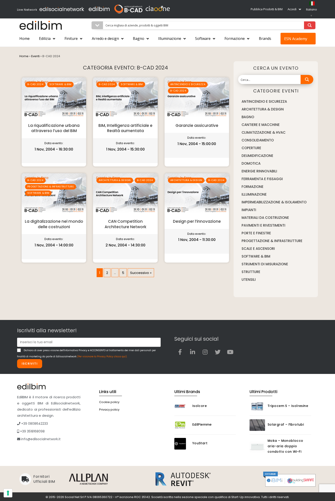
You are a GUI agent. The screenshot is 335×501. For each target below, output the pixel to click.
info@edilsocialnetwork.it (40, 439)
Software (203, 38)
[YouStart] (182, 444)
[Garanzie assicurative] (197, 98)
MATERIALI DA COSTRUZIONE (265, 217)
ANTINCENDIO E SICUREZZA (187, 84)
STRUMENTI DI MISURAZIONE (265, 264)
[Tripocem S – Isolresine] (257, 406)
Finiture (71, 38)
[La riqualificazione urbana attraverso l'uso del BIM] (54, 98)
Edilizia (45, 38)
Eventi (35, 56)
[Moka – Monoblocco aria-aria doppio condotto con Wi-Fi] (257, 447)
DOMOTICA (251, 163)
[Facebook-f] (180, 352)
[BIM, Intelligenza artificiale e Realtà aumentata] (125, 98)
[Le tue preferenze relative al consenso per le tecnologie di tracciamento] (8, 493)
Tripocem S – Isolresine (288, 406)
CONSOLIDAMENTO (258, 140)
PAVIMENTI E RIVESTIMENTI (263, 225)
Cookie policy (109, 402)
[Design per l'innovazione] (197, 194)
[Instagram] (205, 352)
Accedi (292, 9)
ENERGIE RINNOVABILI (259, 171)
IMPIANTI (249, 209)
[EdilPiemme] (182, 425)
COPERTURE (251, 148)
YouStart (199, 443)
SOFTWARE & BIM (60, 84)
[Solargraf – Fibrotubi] (257, 425)
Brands (265, 38)
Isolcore (199, 406)
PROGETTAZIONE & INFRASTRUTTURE (50, 186)
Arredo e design (105, 38)
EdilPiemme (202, 424)
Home (24, 38)
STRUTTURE (251, 271)
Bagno (138, 38)
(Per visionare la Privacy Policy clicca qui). (102, 356)
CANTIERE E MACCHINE (261, 124)
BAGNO (248, 117)
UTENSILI (249, 279)
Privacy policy (109, 409)
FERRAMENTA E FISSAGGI (262, 178)
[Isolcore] (182, 406)
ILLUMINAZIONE (254, 194)
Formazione (234, 38)
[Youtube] (230, 352)
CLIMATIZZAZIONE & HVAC (264, 132)
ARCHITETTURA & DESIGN (115, 180)
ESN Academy (295, 38)
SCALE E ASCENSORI (258, 248)
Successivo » (141, 272)
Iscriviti (30, 364)
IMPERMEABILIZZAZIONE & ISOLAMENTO (274, 202)
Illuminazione (169, 38)
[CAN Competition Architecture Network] (125, 194)
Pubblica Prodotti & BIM (267, 9)
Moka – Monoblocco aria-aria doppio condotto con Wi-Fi (285, 446)
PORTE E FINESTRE (256, 233)
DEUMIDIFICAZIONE (257, 155)
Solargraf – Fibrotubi (286, 424)
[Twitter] (217, 352)
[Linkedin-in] (192, 352)
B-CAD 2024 (35, 84)
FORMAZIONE (252, 186)
